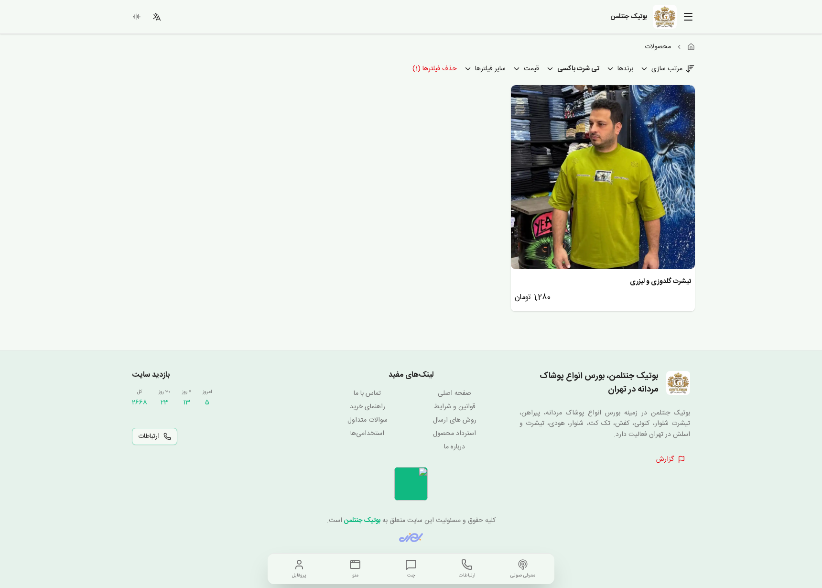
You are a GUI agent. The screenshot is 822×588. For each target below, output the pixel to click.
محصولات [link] (658, 47)
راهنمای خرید (367, 407)
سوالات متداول (367, 420)
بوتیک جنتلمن (362, 520)
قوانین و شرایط (455, 407)
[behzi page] (411, 537)
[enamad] (411, 484)
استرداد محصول (454, 433)
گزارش (665, 459)
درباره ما (454, 447)
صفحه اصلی (454, 393)
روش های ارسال (454, 420)
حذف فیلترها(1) (434, 69)
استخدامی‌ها (367, 433)
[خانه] (691, 47)
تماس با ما (367, 393)
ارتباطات (149, 436)
